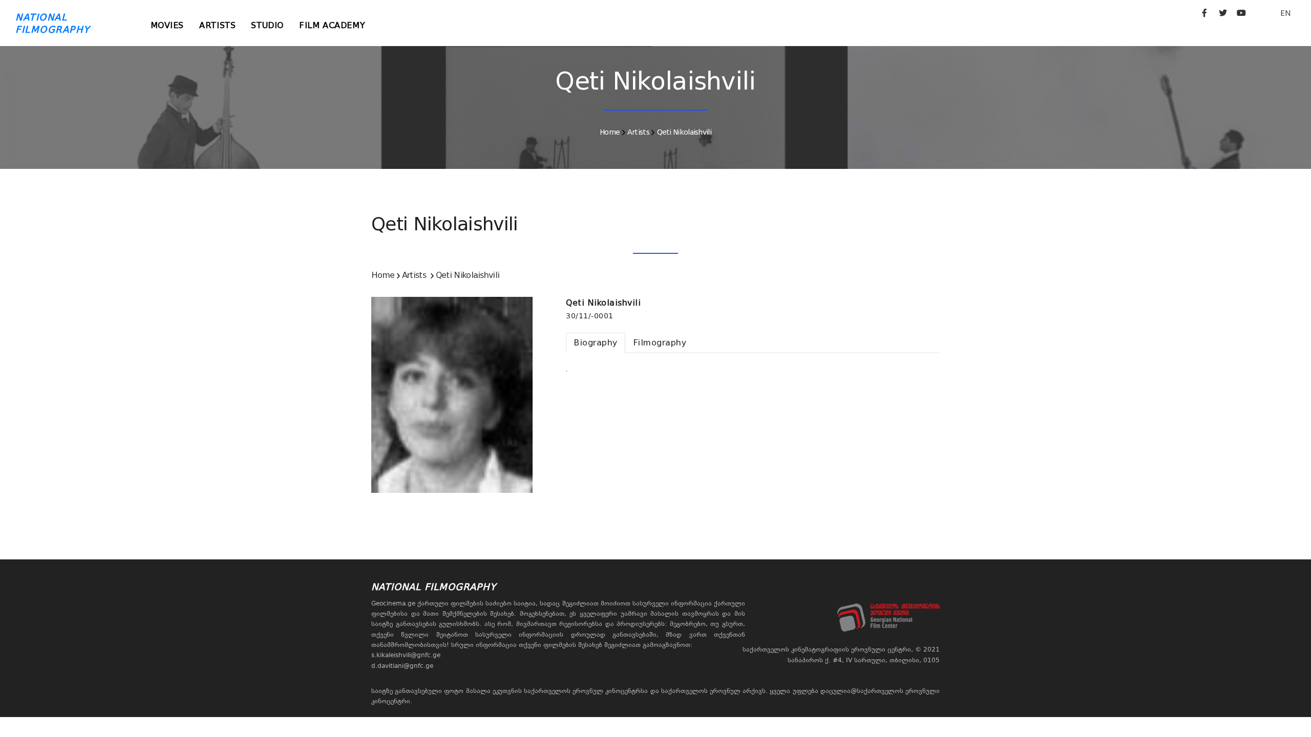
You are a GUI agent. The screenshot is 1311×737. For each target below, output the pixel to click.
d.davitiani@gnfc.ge (402, 665)
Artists (217, 25)
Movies (167, 25)
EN (1285, 13)
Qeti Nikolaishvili (684, 132)
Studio (267, 25)
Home (610, 132)
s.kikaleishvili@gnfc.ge (405, 655)
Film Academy (332, 25)
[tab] (595, 343)
